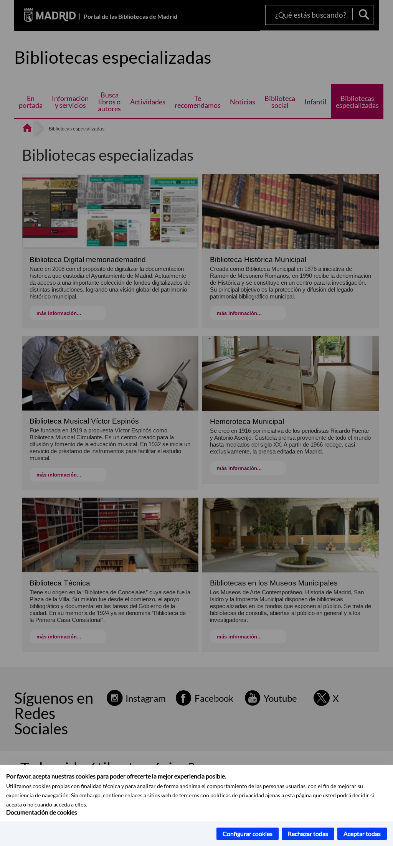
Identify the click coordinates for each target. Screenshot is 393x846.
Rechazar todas (308, 833)
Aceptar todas (362, 833)
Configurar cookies (247, 833)
